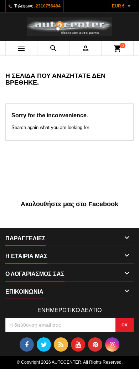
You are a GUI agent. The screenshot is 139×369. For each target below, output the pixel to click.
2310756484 (48, 6)
